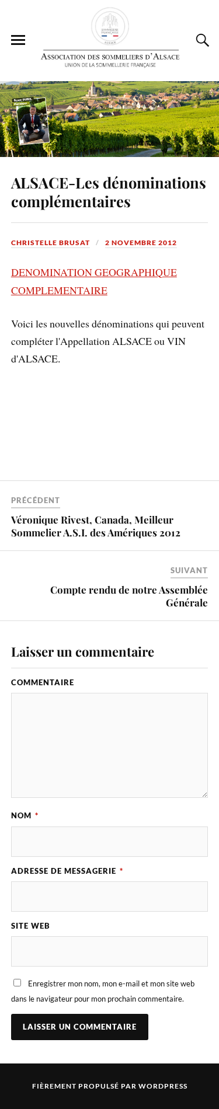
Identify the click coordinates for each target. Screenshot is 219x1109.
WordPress (162, 1086)
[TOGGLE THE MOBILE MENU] (18, 40)
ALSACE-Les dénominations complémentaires (108, 191)
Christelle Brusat (50, 242)
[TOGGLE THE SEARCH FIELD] (201, 40)
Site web (30, 925)
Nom (25, 815)
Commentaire (42, 682)
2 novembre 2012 (141, 242)
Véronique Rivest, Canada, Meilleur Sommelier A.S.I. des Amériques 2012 (95, 526)
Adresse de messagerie (67, 871)
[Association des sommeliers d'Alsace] (110, 40)
